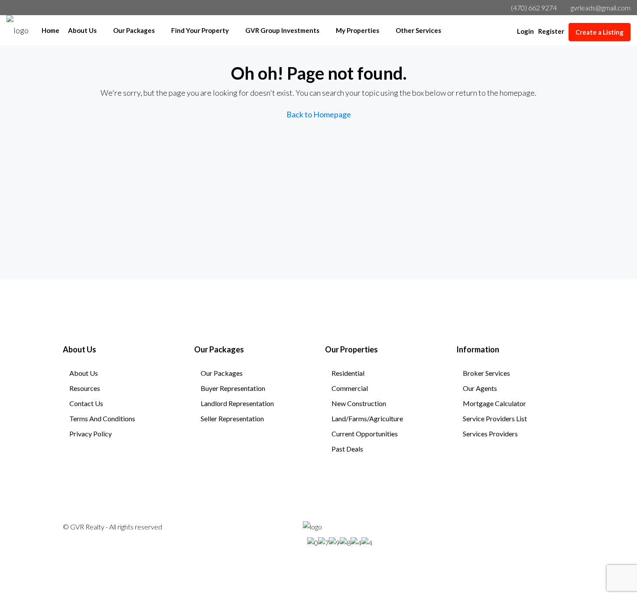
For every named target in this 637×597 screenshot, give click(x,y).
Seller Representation (232, 418)
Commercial (350, 388)
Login (525, 31)
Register (551, 31)
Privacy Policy (90, 433)
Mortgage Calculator (494, 403)
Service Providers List (495, 418)
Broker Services (486, 373)
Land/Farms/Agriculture (367, 418)
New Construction (359, 403)
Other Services (418, 30)
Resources (84, 388)
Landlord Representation (237, 403)
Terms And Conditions (102, 418)
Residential (348, 373)
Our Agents (480, 388)
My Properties (357, 30)
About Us (82, 30)
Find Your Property (200, 30)
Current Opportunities (365, 433)
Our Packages (134, 30)
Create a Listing (599, 32)
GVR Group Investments (282, 30)
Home (50, 30)
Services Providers (490, 433)
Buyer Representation (233, 388)
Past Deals (347, 449)
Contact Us (86, 403)
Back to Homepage (318, 114)
